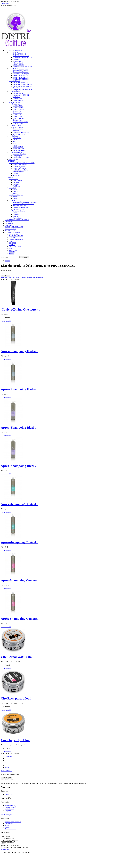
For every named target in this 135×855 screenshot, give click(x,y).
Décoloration (14, 81)
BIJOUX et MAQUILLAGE (14, 227)
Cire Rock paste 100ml (16, 698)
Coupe (12, 188)
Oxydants (13, 68)
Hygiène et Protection (19, 205)
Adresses (7, 827)
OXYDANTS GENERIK (21, 79)
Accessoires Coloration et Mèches (23, 204)
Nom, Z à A (19, 278)
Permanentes (14, 91)
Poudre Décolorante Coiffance (22, 84)
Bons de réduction (10, 829)
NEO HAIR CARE (19, 134)
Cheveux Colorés (18, 109)
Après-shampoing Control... (19, 504)
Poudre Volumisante (19, 150)
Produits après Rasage (19, 168)
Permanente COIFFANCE (21, 95)
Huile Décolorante (18, 88)
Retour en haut (6, 771)
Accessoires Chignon (17, 211)
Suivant (8, 767)
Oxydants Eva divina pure (21, 73)
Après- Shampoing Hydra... (19, 351)
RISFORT (12, 252)
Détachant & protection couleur (22, 66)
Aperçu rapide (6, 321)
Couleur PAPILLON (19, 54)
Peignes (15, 198)
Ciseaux (15, 191)
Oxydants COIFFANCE (20, 70)
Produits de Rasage (19, 166)
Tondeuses (16, 182)
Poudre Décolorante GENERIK (23, 86)
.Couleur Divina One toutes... (20, 309)
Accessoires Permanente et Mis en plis (24, 202)
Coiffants (13, 136)
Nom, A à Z (5, 276)
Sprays (15, 145)
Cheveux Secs (17, 120)
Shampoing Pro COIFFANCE (22, 157)
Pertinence (4, 278)
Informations (5, 849)
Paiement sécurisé (10, 807)
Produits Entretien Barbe (20, 170)
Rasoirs (15, 189)
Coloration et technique (13, 50)
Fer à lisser (16, 184)
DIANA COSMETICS (16, 236)
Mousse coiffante (18, 147)
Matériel (9, 177)
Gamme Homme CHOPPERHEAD (21, 163)
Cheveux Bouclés (18, 107)
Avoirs (7, 825)
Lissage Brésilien (18, 100)
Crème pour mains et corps (21, 132)
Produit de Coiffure (12, 102)
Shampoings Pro (15, 152)
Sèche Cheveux (17, 180)
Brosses (15, 197)
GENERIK (12, 243)
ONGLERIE (9, 223)
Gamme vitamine (18, 129)
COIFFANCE (13, 234)
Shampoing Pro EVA (19, 154)
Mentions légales (10, 805)
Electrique (13, 179)
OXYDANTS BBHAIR (20, 77)
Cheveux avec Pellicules (20, 122)
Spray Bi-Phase (13, 159)
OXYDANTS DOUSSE (20, 75)
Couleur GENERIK (19, 61)
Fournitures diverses (19, 209)
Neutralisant (16, 97)
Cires (14, 143)
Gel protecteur (17, 98)
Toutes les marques (12, 232)
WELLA (11, 254)
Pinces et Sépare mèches (20, 207)
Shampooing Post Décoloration (22, 90)
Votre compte (6, 814)
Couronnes (16, 214)
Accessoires (16, 175)
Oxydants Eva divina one (20, 72)
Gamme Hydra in (18, 127)
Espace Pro (8, 794)
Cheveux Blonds (18, 106)
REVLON (12, 248)
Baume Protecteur (18, 148)
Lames (15, 193)
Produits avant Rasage (19, 164)
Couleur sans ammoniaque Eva (22, 57)
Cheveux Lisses (18, 116)
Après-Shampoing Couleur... (20, 580)
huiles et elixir (17, 138)
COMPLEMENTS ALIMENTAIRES (17, 220)
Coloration (13, 52)
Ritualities (16, 131)
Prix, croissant (28, 278)
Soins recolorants (18, 63)
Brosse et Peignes (16, 195)
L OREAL (12, 245)
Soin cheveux (14, 104)
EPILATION (9, 221)
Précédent (8, 757)
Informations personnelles (13, 822)
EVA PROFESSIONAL (16, 239)
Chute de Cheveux (18, 123)
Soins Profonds (15, 125)
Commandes (9, 823)
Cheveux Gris (17, 114)
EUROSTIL (13, 238)
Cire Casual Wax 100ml (17, 657)
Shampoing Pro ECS (19, 155)
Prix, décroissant (38, 278)
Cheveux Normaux (19, 118)
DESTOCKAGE (10, 229)
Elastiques (16, 216)
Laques (15, 139)
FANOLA (12, 241)
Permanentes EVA (18, 93)
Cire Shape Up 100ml (15, 740)
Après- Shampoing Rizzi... (18, 427)
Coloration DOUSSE (19, 59)
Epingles (15, 213)
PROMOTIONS (10, 230)
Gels (14, 141)
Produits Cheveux (18, 172)
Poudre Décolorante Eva (20, 82)
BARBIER (10, 161)
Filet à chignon (17, 218)
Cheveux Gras (17, 113)
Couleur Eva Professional (21, 56)
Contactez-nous (9, 809)
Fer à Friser (16, 186)
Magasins (8, 811)
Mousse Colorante (18, 65)
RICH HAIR (13, 250)
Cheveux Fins (17, 111)
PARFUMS (8, 225)
